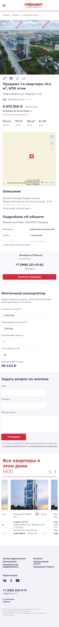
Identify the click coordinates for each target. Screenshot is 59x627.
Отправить (13, 437)
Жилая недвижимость (14, 559)
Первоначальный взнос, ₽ (14, 322)
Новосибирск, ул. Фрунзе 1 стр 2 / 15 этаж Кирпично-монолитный (28, 526)
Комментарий (8, 412)
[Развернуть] (52, 136)
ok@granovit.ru (10, 593)
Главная (6, 15)
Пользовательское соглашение (16, 611)
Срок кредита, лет (10, 348)
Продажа (15, 15)
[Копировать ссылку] (4, 78)
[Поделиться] (24, 78)
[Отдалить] (52, 148)
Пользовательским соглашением (42, 446)
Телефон (5, 399)
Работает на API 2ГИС (33, 180)
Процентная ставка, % (12, 335)
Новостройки (10, 562)
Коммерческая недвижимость (10, 566)
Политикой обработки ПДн (14, 446)
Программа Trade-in (43, 567)
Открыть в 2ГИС (49, 182)
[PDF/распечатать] (11, 78)
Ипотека (37, 559)
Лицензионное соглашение (32, 181)
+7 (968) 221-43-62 (29, 265)
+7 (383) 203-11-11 (14, 590)
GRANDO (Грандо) (36, 222)
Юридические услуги (40, 563)
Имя (3, 386)
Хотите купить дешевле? (15, 114)
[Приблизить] (52, 143)
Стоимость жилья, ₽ (11, 309)
